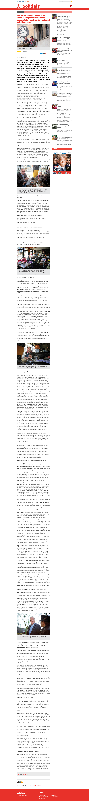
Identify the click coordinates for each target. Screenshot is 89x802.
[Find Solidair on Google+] (23, 2)
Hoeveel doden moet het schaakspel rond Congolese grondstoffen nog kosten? (64, 93)
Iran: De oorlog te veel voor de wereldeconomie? (64, 59)
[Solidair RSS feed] (28, 2)
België (19, 8)
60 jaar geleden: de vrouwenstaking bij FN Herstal (63, 126)
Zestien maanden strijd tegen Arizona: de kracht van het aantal (64, 50)
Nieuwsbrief (55, 796)
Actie (33, 8)
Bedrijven (39, 8)
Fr (71, 6)
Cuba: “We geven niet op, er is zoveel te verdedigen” (64, 82)
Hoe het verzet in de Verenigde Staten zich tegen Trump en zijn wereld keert (64, 16)
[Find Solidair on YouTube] (26, 2)
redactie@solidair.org (37, 785)
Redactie (54, 795)
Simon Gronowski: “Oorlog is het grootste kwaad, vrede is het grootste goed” (64, 137)
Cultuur (46, 8)
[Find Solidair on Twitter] (18, 2)
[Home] (22, 793)
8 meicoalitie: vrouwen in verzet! (64, 105)
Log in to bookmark (18, 782)
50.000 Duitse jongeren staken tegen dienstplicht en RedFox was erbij (64, 39)
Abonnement (25, 774)
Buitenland (26, 8)
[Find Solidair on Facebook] (20, 2)
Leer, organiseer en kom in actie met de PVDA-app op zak (64, 70)
